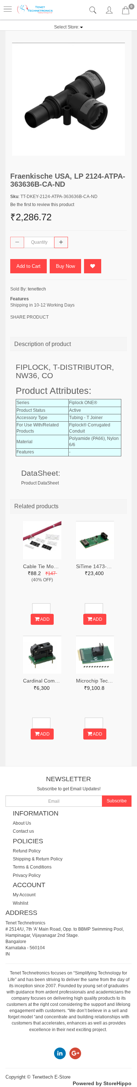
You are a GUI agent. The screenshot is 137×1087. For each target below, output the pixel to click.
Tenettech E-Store (51, 1077)
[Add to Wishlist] (92, 266)
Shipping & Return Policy (37, 859)
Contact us (23, 831)
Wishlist (20, 903)
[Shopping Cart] (126, 11)
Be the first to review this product (42, 204)
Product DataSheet (40, 483)
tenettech (37, 289)
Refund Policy (27, 851)
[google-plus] (75, 1053)
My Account (24, 894)
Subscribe (117, 800)
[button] (68, 27)
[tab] (93, 10)
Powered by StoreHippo (102, 1083)
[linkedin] (60, 1053)
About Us (22, 823)
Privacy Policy (27, 875)
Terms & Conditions (32, 867)
